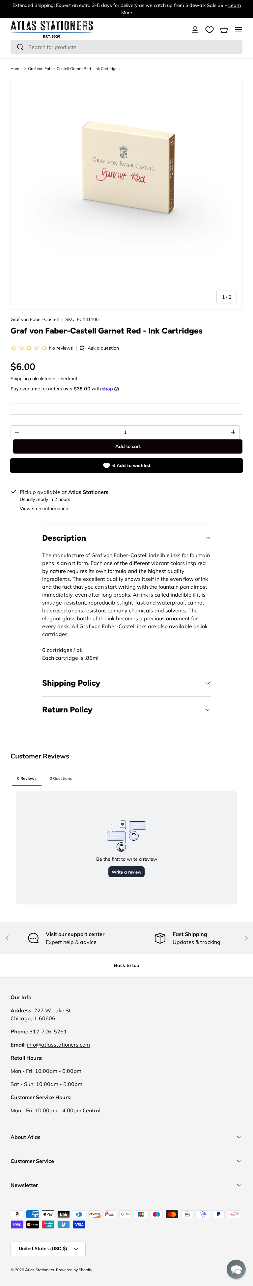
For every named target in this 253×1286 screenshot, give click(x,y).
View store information (44, 508)
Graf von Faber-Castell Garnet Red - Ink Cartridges (74, 68)
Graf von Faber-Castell (35, 319)
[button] (224, 29)
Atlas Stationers (39, 1269)
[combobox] (126, 47)
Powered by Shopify (74, 1269)
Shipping (20, 379)
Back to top (126, 965)
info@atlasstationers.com (58, 1044)
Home (16, 68)
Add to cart (128, 446)
